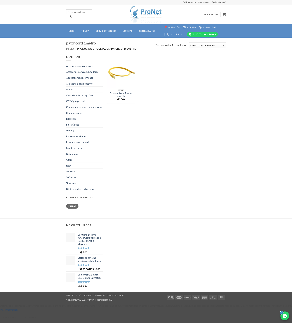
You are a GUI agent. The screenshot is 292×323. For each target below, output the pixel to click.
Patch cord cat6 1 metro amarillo (120, 94)
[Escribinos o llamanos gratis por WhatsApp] (284, 315)
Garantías (99, 295)
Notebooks (72, 153)
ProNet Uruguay (116, 295)
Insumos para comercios (78, 142)
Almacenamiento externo (79, 83)
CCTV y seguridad (75, 101)
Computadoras (74, 112)
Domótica (71, 118)
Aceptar (30, 317)
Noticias (127, 31)
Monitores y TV (74, 147)
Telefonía (71, 183)
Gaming (70, 130)
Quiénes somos (189, 2)
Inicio (71, 31)
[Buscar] (70, 17)
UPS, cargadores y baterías (80, 188)
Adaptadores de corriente (79, 77)
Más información (9, 309)
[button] (210, 14)
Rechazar (9, 317)
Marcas (70, 295)
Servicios (70, 171)
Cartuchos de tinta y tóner (80, 95)
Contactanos (203, 2)
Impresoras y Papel (76, 136)
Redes (69, 165)
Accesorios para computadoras (82, 71)
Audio (69, 89)
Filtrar (72, 206)
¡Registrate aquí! (218, 2)
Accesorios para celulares (79, 66)
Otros (69, 159)
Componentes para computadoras (84, 106)
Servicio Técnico (106, 31)
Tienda (85, 31)
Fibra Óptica (72, 124)
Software (71, 177)
